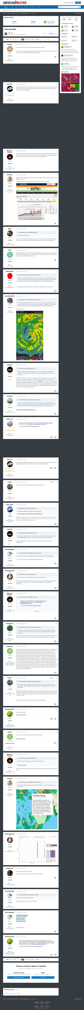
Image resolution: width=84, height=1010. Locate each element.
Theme (42, 1002)
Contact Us (47, 1002)
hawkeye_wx (9, 868)
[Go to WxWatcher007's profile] (10, 714)
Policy (39, 7)
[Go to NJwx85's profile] (10, 49)
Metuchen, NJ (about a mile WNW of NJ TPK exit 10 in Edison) (10, 664)
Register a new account (18, 977)
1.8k (10, 410)
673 (10, 243)
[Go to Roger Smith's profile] (10, 509)
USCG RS (9, 365)
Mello (9, 228)
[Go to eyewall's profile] (10, 737)
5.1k (10, 310)
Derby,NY (12, 312)
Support (26, 7)
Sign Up (78, 2)
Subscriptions (33, 7)
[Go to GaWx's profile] (10, 255)
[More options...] (56, 44)
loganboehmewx (51, 22)
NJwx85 (9, 44)
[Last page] (41, 39)
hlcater (11, 33)
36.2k (10, 724)
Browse (6, 7)
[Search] (79, 7)
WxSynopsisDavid (10, 571)
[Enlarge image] (26, 409)
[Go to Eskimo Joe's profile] (10, 424)
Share (45, 33)
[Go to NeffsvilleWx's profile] (10, 276)
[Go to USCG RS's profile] (10, 370)
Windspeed (9, 623)
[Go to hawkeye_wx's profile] (10, 873)
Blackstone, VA (12, 588)
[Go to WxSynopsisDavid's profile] (10, 577)
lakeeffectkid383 (10, 296)
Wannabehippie (9, 549)
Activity (11, 7)
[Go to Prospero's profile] (10, 179)
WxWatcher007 (9, 709)
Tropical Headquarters (21, 34)
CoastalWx (77, 29)
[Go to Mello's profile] (10, 233)
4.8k (10, 638)
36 (29, 39)
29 (13, 39)
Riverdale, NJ (12, 565)
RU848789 (9, 646)
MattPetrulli (32, 232)
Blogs (16, 7)
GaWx (9, 250)
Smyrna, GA (11, 244)
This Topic (74, 6)
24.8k (10, 433)
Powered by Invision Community (42, 1003)
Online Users (21, 10)
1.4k (10, 166)
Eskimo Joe (9, 419)
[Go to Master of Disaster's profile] (10, 157)
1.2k (10, 189)
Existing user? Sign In (69, 2)
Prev (7, 39)
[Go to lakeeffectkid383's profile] (10, 301)
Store (21, 7)
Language (36, 1002)
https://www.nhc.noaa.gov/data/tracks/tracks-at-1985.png (30, 513)
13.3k (10, 746)
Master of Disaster (9, 151)
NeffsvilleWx (9, 271)
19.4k (10, 264)
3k (10, 379)
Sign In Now (43, 977)
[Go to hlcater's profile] (5, 33)
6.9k (10, 286)
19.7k (10, 59)
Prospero (9, 174)
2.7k (10, 496)
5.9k (10, 519)
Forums (5, 10)
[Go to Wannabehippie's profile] (10, 554)
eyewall (9, 732)
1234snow (10, 396)
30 (15, 39)
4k (10, 661)
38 (34, 39)
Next (38, 39)
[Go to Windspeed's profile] (10, 628)
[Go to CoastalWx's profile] (73, 30)
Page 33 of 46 (46, 39)
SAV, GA (11, 266)
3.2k (10, 98)
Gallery (10, 10)
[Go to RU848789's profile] (10, 651)
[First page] (5, 39)
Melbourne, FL (12, 287)
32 (20, 39)
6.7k (10, 883)
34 (25, 39)
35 (27, 39)
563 (10, 586)
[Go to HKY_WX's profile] (10, 89)
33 (22, 39)
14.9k (10, 564)
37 (32, 39)
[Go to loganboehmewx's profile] (45, 22)
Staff (15, 10)
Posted (21, 44)
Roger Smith (9, 504)
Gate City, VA (12, 412)
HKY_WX (9, 84)
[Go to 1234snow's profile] (10, 401)
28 (10, 39)
